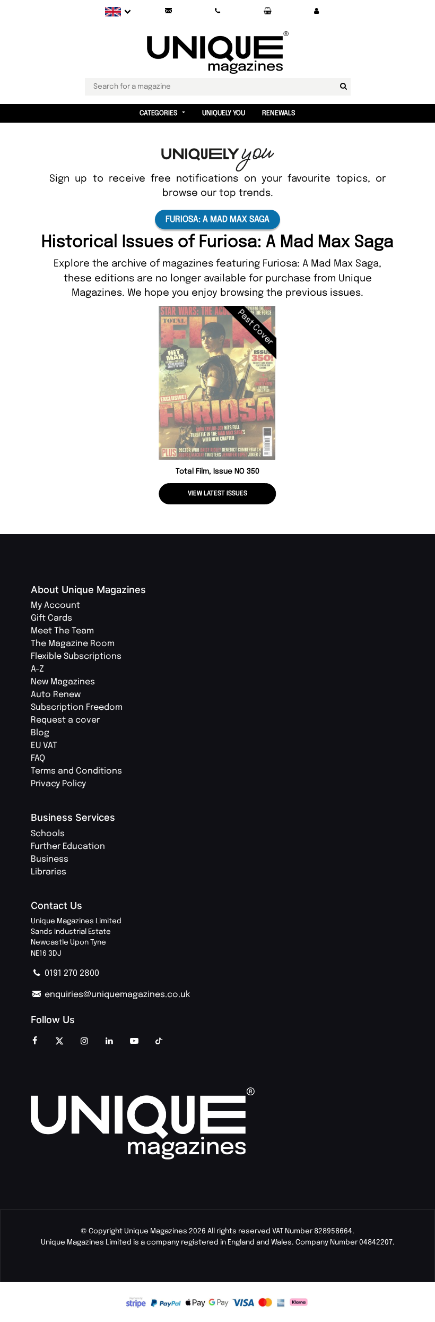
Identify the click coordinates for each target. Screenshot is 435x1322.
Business (49, 859)
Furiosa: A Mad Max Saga (217, 219)
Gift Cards (51, 618)
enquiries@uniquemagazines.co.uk (116, 994)
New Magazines (63, 681)
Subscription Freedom (77, 707)
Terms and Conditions (76, 771)
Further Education (68, 846)
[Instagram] (84, 1041)
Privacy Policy (58, 783)
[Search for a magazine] (344, 86)
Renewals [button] (278, 113)
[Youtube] (134, 1041)
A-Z (37, 669)
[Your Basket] (267, 11)
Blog (40, 732)
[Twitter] (59, 1041)
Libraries (48, 872)
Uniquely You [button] (223, 113)
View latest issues (217, 494)
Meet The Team (62, 631)
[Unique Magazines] (217, 1123)
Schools (48, 833)
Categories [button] (159, 113)
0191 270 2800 (70, 973)
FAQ (38, 758)
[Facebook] (34, 1041)
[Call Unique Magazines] (218, 11)
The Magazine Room (73, 643)
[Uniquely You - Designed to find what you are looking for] (217, 159)
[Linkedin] (109, 1041)
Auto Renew (56, 694)
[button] (316, 11)
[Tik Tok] (159, 1041)
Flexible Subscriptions (76, 656)
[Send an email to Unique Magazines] (168, 11)
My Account (55, 605)
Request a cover (65, 720)
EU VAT (44, 745)
